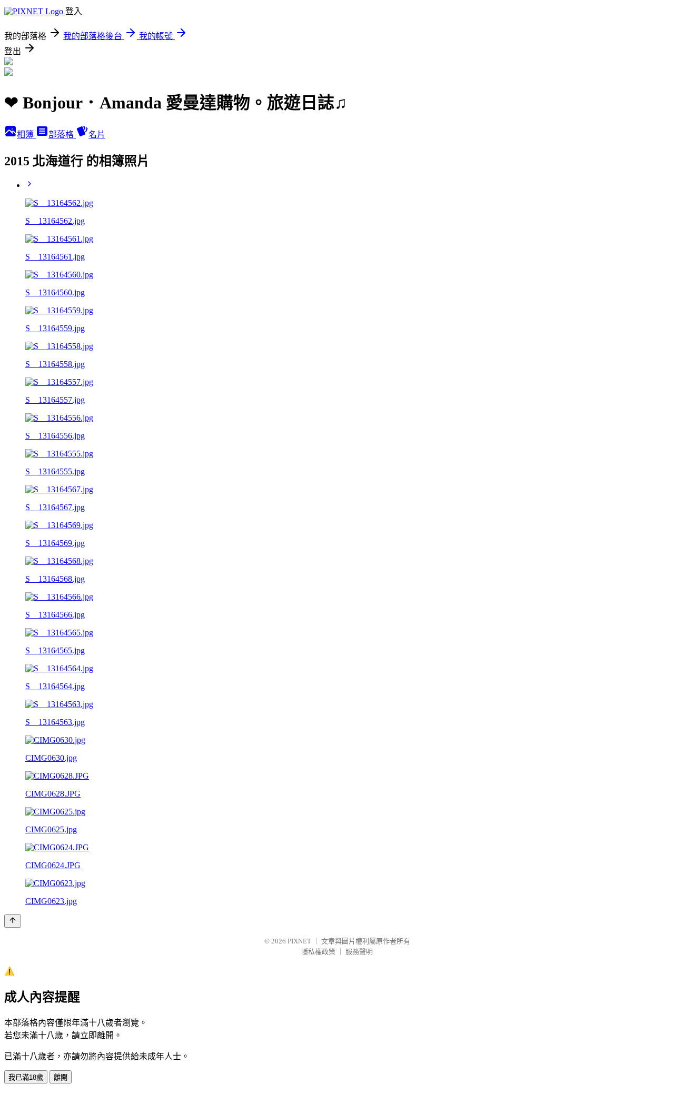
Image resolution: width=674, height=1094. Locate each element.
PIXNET (299, 941)
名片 (96, 134)
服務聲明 (359, 952)
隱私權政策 (318, 952)
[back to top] (12, 921)
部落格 (62, 134)
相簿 (26, 134)
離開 (60, 1077)
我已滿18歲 (25, 1077)
